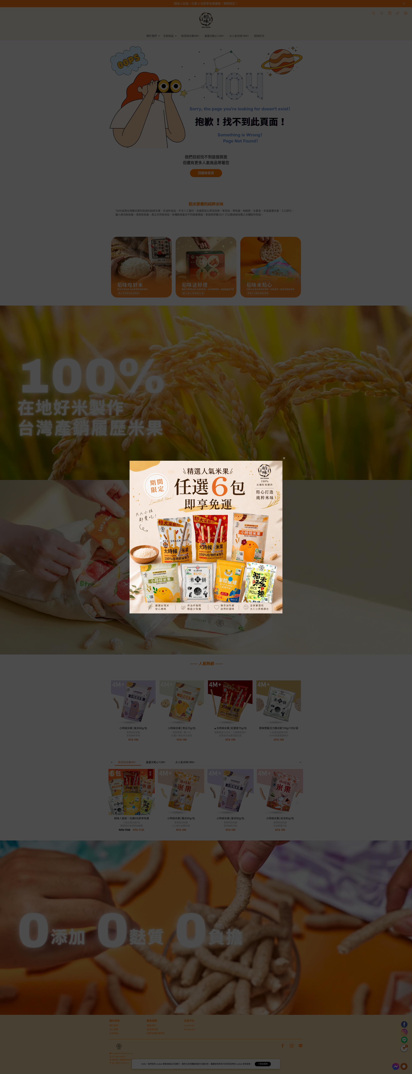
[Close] (284, 458)
